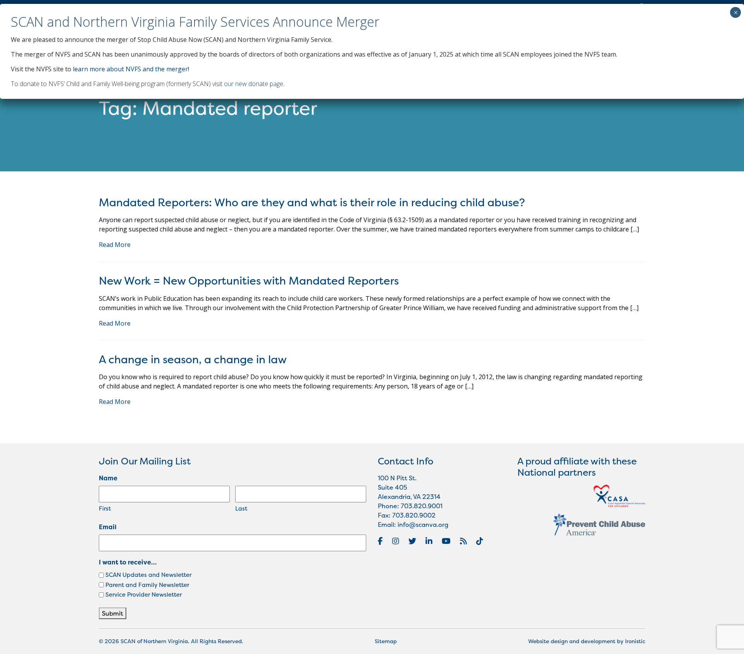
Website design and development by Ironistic (586, 641)
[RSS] (463, 541)
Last (241, 508)
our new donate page (253, 83)
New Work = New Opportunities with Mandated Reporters (249, 280)
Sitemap (386, 641)
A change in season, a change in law (193, 359)
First (105, 508)
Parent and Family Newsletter (147, 585)
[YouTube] (446, 541)
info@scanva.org (423, 524)
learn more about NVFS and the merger (130, 69)
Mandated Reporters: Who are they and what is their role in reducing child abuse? (312, 202)
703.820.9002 (414, 515)
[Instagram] (395, 541)
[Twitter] (412, 541)
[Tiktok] (479, 541)
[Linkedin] (428, 541)
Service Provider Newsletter (143, 594)
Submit (112, 613)
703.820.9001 (422, 506)
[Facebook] (380, 541)
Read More (115, 244)
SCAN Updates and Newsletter (148, 575)
